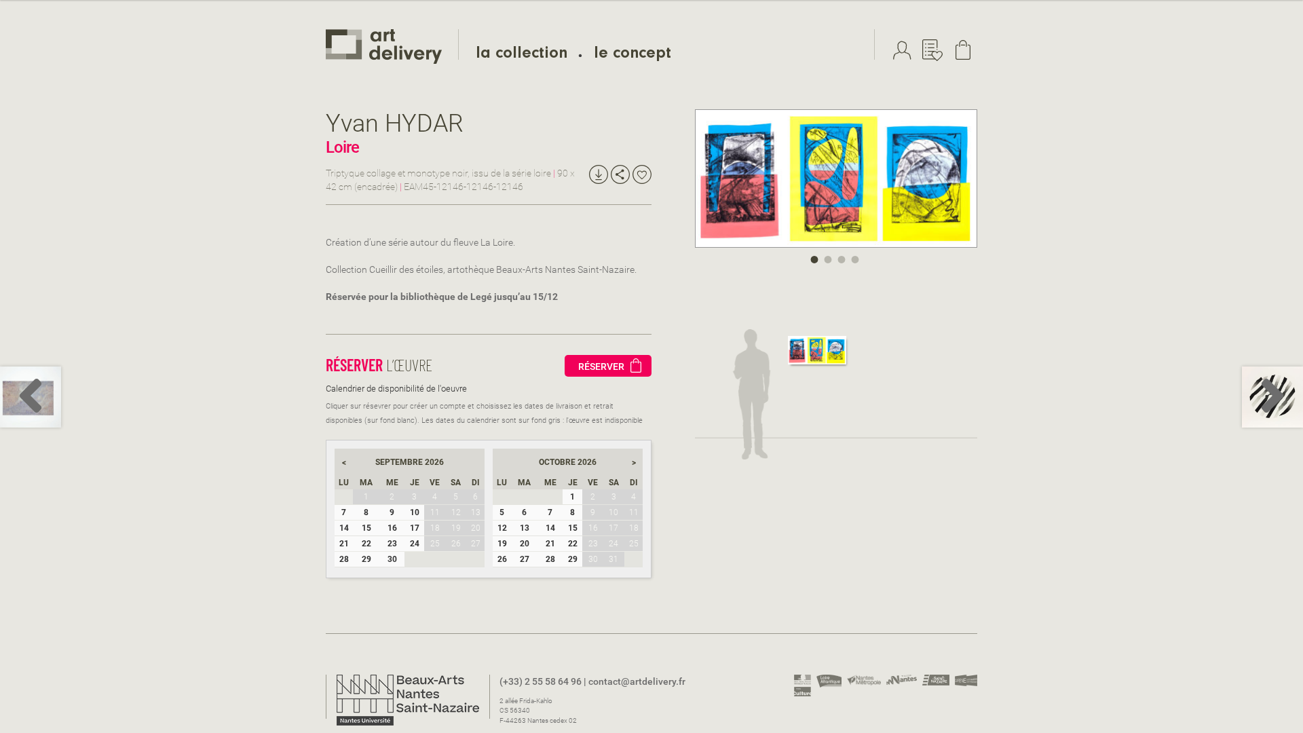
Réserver (601, 366)
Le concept (632, 55)
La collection (521, 55)
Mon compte (905, 50)
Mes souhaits (935, 50)
